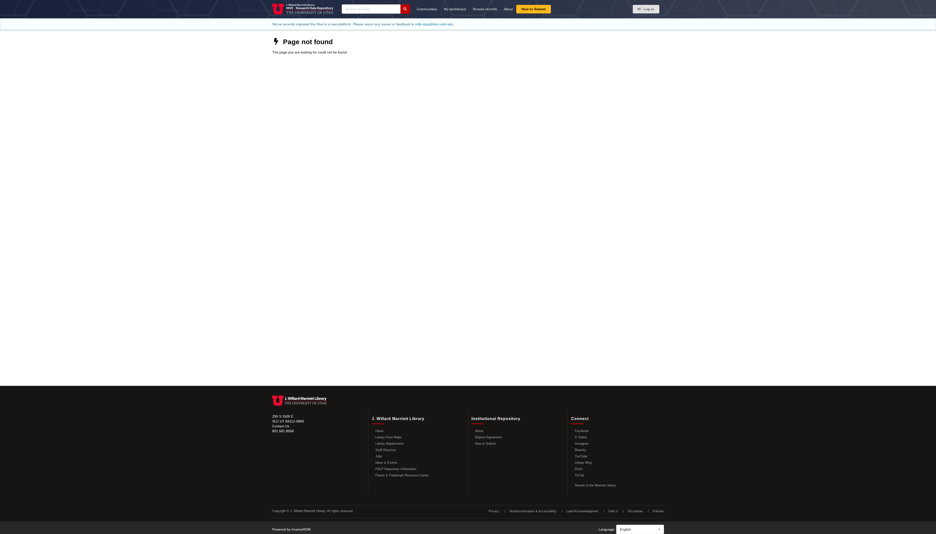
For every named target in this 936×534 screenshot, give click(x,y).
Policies (658, 511)
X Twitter (581, 437)
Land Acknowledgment (582, 511)
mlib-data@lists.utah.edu (434, 24)
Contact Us (280, 426)
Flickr (579, 469)
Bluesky (580, 450)
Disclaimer (635, 511)
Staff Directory (385, 450)
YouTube (581, 456)
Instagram (582, 443)
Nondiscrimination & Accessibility (532, 511)
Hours (379, 431)
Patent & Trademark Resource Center (402, 475)
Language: (607, 529)
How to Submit (533, 9)
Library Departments (389, 443)
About (508, 9)
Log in (648, 9)
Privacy (494, 511)
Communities (427, 9)
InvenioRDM (301, 529)
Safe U (613, 511)
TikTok (579, 475)
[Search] (405, 9)
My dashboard (455, 9)
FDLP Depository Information (395, 469)
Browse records (485, 9)
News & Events (386, 462)
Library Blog (583, 462)
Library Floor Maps (388, 437)
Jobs (378, 456)
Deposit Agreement (488, 437)
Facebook (582, 431)
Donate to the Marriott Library (595, 485)
